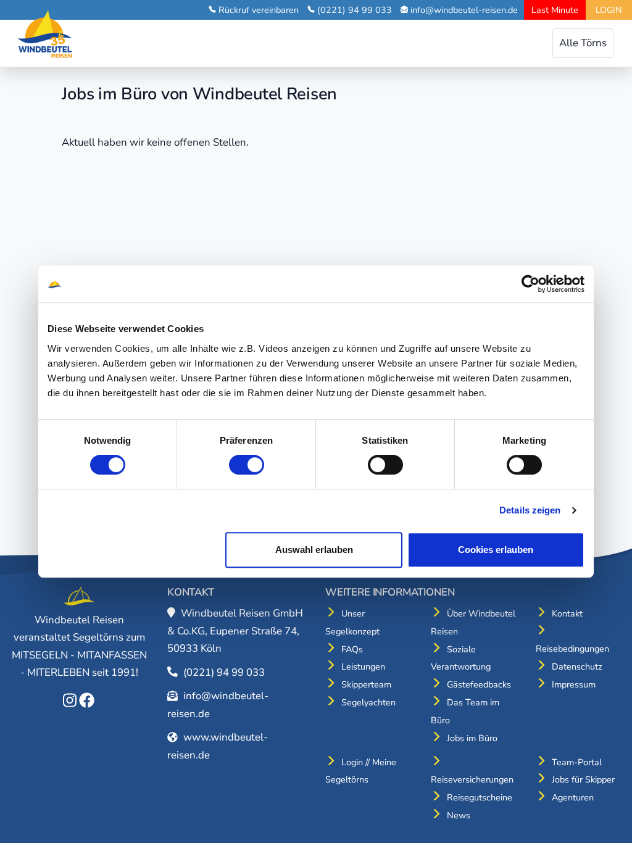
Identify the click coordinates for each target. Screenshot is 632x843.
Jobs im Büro (472, 738)
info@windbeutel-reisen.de (464, 10)
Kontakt (567, 613)
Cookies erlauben (495, 549)
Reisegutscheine (479, 797)
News (458, 815)
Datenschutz (577, 666)
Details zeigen (529, 510)
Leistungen (363, 666)
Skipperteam (366, 684)
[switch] (246, 465)
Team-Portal (577, 762)
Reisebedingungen (572, 648)
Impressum (574, 684)
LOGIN (609, 10)
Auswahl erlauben (314, 549)
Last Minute (554, 10)
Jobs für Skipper (583, 779)
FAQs (352, 649)
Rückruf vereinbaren (258, 10)
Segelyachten (368, 702)
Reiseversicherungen (472, 779)
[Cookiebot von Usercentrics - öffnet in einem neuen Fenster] (530, 284)
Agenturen (573, 797)
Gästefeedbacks (479, 684)
